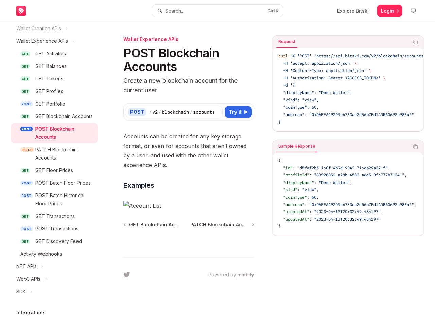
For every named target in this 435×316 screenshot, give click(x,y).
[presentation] (60, 169)
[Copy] (216, 112)
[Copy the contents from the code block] (415, 42)
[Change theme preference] (413, 10)
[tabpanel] (348, 89)
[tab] (286, 42)
